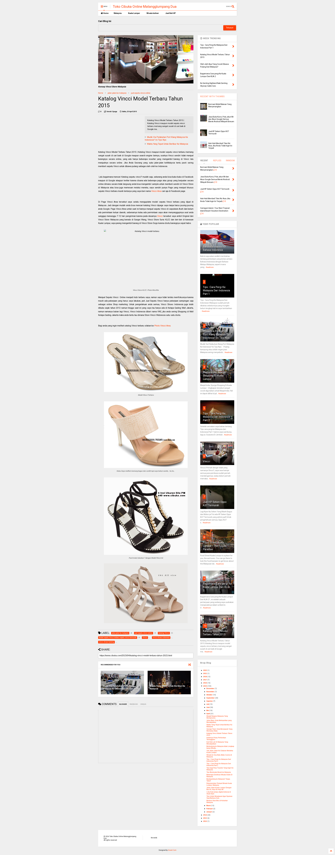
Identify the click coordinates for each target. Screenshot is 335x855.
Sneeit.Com (172, 850)
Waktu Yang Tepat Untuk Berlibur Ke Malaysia (167, 144)
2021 (205, 673)
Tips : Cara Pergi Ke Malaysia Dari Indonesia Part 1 (216, 290)
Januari (209, 812)
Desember (210, 688)
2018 (205, 677)
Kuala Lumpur (134, 13)
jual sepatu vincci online (140, 93)
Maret (208, 805)
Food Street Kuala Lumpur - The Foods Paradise (214, 546)
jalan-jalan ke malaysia (117, 93)
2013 (205, 818)
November (210, 692)
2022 (205, 670)
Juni (208, 707)
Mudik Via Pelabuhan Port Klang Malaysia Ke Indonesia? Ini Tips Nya (120, 687)
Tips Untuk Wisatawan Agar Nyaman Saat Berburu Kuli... (219, 797)
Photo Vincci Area (162, 325)
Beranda (154, 838)
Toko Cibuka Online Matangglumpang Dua (145, 7)
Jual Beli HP (170, 13)
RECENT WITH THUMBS (212, 96)
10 (204, 625)
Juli (207, 704)
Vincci (160, 216)
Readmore (210, 267)
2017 (205, 680)
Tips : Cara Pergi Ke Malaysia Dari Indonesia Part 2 (216, 417)
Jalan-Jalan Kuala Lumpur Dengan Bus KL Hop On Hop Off (218, 788)
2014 (205, 815)
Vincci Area (156, 191)
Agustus (209, 701)
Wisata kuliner (153, 13)
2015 (205, 686)
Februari (209, 809)
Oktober (209, 695)
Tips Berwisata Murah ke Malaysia (218, 772)
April (208, 714)
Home (105, 13)
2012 (205, 821)
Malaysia (118, 13)
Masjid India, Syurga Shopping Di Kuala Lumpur (214, 376)
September (210, 698)
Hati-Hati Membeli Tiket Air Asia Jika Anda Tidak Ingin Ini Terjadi (220, 145)
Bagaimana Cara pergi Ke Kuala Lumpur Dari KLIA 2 (217, 587)
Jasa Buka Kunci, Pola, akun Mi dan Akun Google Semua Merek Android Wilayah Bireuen (221, 119)
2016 (205, 683)
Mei (207, 710)
